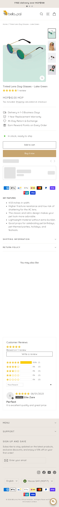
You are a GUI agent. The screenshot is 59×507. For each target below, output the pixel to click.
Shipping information (16, 239)
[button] (10, 90)
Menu (6, 422)
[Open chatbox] (53, 501)
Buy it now (30, 153)
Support (9, 431)
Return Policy (11, 247)
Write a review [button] (29, 354)
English (10, 481)
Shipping (20, 102)
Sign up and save (14, 441)
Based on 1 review (16, 349)
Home (5, 24)
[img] (22, 393)
